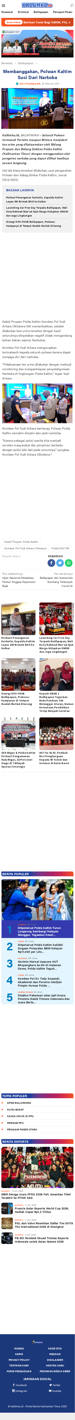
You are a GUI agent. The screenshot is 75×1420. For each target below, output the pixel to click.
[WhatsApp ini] (69, 563)
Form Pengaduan (19, 1371)
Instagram (21, 1391)
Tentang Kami (19, 1365)
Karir (19, 1354)
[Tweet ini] (60, 563)
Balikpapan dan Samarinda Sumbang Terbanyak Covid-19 (56, 580)
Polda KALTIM (60, 548)
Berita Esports (15, 1141)
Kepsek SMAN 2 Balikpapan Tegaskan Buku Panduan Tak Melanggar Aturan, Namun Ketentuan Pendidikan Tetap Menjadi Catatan (56, 702)
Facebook (21, 1385)
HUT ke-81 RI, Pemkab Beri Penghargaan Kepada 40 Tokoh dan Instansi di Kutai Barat (54, 758)
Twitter (57, 1385)
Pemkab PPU (15, 1123)
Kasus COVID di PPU (20, 1116)
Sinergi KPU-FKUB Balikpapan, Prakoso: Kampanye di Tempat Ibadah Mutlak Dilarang (33, 224)
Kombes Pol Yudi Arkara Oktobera (25, 548)
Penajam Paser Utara (22, 1129)
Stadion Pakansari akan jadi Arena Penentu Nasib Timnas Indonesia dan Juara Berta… (44, 999)
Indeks (19, 1348)
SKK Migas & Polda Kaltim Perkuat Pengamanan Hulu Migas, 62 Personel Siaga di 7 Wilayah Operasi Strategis (18, 759)
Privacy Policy (19, 1360)
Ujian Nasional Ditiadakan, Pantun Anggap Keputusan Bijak (18, 580)
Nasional (22, 958)
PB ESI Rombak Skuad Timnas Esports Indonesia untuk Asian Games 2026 (41, 1239)
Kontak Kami (55, 1365)
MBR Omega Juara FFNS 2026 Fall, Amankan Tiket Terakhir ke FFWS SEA (36, 1195)
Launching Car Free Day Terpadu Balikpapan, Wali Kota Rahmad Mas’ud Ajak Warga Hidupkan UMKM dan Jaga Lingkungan (37, 211)
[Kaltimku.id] (37, 5)
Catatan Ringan (25, 992)
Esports (5, 1191)
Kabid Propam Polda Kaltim (21, 542)
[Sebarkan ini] (51, 563)
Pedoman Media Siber (55, 1371)
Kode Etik (55, 1348)
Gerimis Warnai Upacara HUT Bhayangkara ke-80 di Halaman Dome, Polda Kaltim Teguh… (39, 965)
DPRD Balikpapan (19, 1103)
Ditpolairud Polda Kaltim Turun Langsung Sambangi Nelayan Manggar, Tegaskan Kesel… (39, 931)
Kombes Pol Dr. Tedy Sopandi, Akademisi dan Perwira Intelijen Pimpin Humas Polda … (40, 982)
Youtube (56, 1391)
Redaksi (55, 1354)
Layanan (22, 924)
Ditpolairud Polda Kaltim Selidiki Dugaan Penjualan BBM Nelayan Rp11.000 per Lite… (40, 948)
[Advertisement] (37, 276)
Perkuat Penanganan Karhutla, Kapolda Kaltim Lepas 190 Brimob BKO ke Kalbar (34, 199)
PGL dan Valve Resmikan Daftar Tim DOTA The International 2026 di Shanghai (44, 1224)
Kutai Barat (15, 1109)
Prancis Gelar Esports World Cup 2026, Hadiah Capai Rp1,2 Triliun (42, 1210)
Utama (21, 941)
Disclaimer (55, 1360)
